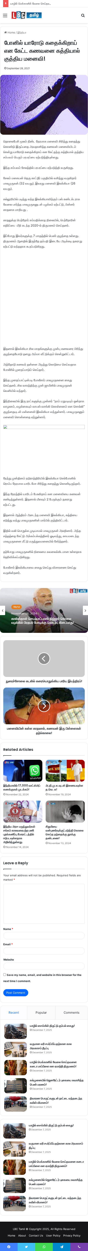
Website (8, 959)
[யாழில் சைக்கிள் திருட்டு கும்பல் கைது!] (15, 1031)
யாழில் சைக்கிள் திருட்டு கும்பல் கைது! (52, 1026)
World (16, 606)
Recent (14, 1012)
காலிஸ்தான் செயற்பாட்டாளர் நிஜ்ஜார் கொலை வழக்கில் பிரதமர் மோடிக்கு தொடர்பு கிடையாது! (42, 620)
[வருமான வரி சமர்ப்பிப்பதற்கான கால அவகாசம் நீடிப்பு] (15, 1049)
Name (8, 929)
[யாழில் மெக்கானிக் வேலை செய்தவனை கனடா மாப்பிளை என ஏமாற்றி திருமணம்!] (15, 1067)
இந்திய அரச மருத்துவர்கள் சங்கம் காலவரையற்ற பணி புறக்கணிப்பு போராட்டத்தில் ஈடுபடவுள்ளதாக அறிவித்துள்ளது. (19, 834)
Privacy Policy (71, 1235)
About (22, 1235)
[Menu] (5, 16)
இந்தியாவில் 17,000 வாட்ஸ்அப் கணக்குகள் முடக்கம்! (21, 787)
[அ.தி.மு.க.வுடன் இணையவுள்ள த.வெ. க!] (65, 771)
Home (11, 32)
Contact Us (36, 1235)
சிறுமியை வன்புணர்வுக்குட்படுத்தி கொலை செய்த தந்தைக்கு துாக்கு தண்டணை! (64, 832)
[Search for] (83, 16)
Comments (71, 1012)
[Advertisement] (44, 299)
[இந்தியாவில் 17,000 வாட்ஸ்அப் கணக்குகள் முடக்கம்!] (22, 771)
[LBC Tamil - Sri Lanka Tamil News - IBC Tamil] (26, 15)
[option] (44, 610)
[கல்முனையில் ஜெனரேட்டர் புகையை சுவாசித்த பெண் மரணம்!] (15, 1085)
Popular (41, 1012)
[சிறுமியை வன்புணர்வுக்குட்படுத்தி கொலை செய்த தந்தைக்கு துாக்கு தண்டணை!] (65, 812)
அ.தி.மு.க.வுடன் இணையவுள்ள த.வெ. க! (64, 787)
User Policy (53, 1235)
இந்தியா (21, 32)
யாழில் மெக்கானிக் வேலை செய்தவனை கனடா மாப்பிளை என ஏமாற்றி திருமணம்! (53, 1064)
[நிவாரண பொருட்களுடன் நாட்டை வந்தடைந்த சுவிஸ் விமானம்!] (15, 1104)
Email (8, 944)
